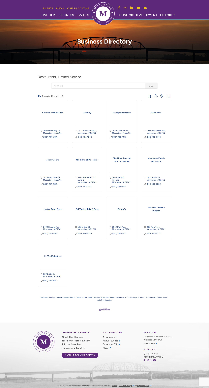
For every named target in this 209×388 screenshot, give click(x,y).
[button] (39, 96)
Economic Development (137, 15)
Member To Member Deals (104, 298)
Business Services (74, 15)
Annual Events (110, 340)
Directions (149, 343)
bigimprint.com (143, 386)
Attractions (109, 337)
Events (48, 8)
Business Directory (48, 298)
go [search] (152, 86)
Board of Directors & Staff (76, 340)
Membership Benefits (73, 348)
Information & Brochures (157, 298)
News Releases (62, 298)
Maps (105, 348)
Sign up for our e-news (80, 355)
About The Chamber (73, 337)
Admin (114, 386)
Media (60, 8)
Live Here (49, 15)
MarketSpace (120, 298)
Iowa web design (125, 386)
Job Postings (132, 298)
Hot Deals (88, 298)
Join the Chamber (71, 344)
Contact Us (142, 298)
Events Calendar (76, 298)
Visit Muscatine (78, 8)
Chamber (167, 15)
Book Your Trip (110, 344)
